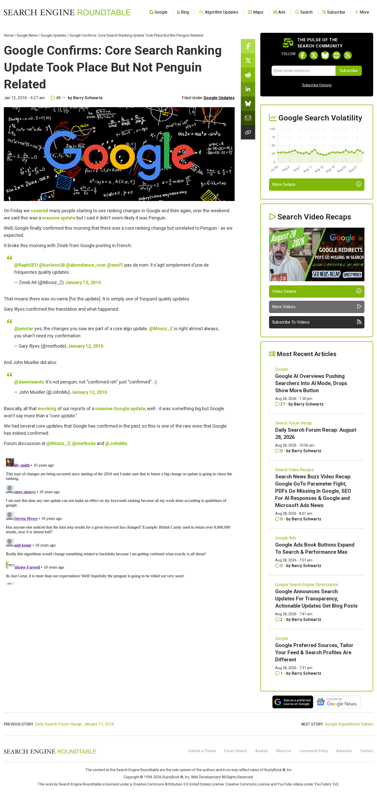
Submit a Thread (202, 751)
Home (9, 35)
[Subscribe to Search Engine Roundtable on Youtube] (336, 55)
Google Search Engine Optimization (306, 584)
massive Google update (120, 408)
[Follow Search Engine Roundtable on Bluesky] (325, 55)
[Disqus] (119, 520)
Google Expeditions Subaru (349, 724)
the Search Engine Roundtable (135, 770)
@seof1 (115, 265)
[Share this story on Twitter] (248, 60)
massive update (58, 217)
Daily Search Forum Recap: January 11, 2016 (74, 724)
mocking (47, 408)
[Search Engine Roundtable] (50, 753)
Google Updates (53, 35)
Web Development (206, 777)
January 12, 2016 (83, 282)
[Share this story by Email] (248, 118)
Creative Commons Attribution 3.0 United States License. (179, 784)
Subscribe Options (317, 85)
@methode (84, 443)
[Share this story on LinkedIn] (248, 89)
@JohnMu (116, 443)
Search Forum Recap (293, 423)
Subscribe (349, 70)
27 (282, 404)
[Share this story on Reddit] (248, 75)
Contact (366, 751)
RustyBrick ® (172, 777)
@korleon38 (52, 265)
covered (39, 210)
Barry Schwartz (88, 97)
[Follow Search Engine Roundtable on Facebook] (303, 55)
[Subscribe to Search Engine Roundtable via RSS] (348, 55)
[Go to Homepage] (67, 12)
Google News (27, 35)
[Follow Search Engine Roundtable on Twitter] (314, 55)
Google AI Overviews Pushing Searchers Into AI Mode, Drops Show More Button (311, 383)
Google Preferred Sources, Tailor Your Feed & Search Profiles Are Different (314, 652)
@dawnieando (29, 382)
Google (281, 369)
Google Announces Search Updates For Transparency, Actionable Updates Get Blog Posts (316, 598)
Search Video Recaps (294, 469)
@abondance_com (86, 265)
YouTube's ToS (326, 784)
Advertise (344, 751)
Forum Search (235, 751)
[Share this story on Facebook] (248, 46)
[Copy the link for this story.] (248, 132)
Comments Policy (314, 751)
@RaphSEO (26, 265)
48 (58, 97)
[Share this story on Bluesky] (248, 103)
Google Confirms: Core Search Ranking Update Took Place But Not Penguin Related (136, 35)
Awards (261, 751)
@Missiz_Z (161, 328)
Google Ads (285, 538)
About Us (283, 751)
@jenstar (23, 328)
